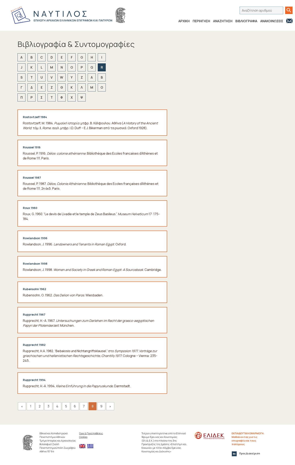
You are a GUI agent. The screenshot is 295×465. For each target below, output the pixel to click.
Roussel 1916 (32, 147)
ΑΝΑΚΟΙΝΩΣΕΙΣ (271, 21)
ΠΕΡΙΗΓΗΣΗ (201, 21)
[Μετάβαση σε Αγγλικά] (83, 446)
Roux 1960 (30, 208)
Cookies (83, 437)
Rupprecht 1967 (34, 314)
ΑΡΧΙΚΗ (184, 21)
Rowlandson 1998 (35, 263)
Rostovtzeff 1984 (35, 117)
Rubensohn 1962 (34, 289)
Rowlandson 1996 (35, 238)
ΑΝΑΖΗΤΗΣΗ (222, 21)
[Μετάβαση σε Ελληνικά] (91, 446)
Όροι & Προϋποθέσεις (91, 433)
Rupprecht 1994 (34, 380)
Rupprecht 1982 (34, 345)
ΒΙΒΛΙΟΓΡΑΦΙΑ (246, 21)
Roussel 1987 (32, 177)
